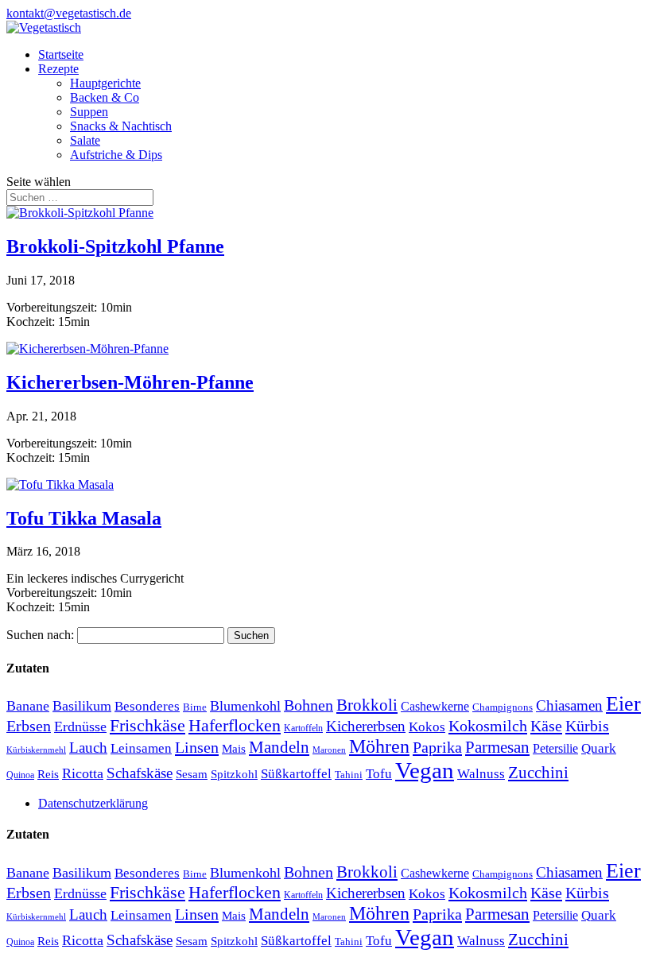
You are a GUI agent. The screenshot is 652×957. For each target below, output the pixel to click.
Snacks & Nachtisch (121, 126)
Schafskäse (140, 773)
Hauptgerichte (105, 83)
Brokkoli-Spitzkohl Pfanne (115, 246)
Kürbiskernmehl (36, 750)
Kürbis (587, 725)
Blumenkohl (245, 706)
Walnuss (481, 773)
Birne (195, 707)
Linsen (197, 747)
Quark (598, 748)
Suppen (89, 111)
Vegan (424, 770)
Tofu (379, 773)
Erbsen (28, 725)
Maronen (329, 750)
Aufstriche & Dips (116, 154)
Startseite (60, 54)
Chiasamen (569, 705)
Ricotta (82, 773)
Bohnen (308, 705)
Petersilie (555, 748)
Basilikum (81, 706)
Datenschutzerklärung (93, 803)
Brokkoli (367, 705)
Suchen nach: (40, 634)
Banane (27, 706)
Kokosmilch (487, 725)
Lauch (88, 747)
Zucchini (538, 772)
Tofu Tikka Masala (83, 518)
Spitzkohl (234, 774)
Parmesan (497, 747)
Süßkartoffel (296, 773)
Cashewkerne (435, 706)
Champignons (502, 707)
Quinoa (20, 775)
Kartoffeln (303, 728)
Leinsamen (141, 748)
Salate (85, 140)
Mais (234, 748)
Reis (48, 774)
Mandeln (279, 747)
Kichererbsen (366, 726)
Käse (546, 725)
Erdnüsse (80, 726)
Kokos (427, 726)
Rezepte (58, 69)
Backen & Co (104, 97)
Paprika (437, 747)
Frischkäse (147, 725)
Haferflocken (234, 725)
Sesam (192, 774)
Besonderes (147, 706)
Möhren (379, 746)
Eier (623, 703)
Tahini (349, 775)
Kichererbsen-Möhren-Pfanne (130, 382)
